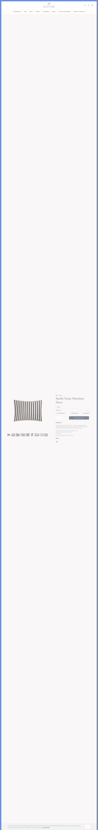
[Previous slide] (5, 434)
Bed (57, 395)
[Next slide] (50, 434)
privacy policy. (46, 827)
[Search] (85, 5)
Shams (60, 395)
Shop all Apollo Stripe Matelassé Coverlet (64, 435)
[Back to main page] (49, 5)
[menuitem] (17, 11)
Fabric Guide (58, 433)
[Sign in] (88, 5)
